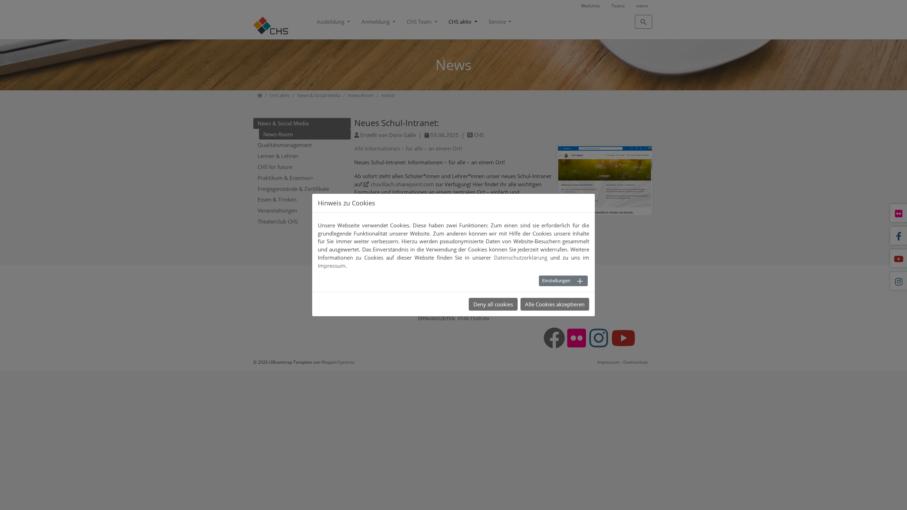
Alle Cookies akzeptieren (555, 304)
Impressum (331, 265)
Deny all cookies (493, 304)
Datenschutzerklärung (520, 257)
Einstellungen (556, 280)
